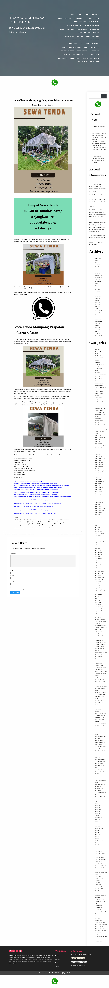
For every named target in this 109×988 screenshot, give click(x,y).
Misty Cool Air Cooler (100, 636)
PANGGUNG (98, 638)
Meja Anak (97, 527)
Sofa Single (97, 830)
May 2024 (97, 304)
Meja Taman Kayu (99, 608)
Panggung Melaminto (100, 644)
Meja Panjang (98, 585)
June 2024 (97, 302)
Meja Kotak (97, 567)
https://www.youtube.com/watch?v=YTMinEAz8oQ (28, 481)
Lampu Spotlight (99, 521)
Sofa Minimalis (98, 817)
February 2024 (98, 310)
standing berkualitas (99, 840)
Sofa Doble (97, 807)
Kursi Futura (98, 460)
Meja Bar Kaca (98, 531)
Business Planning (99, 383)
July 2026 (97, 260)
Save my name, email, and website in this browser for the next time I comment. (35, 589)
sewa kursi (46, 526)
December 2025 (98, 275)
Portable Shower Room (100, 667)
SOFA (96, 803)
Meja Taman (98, 602)
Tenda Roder (98, 884)
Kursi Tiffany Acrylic (100, 508)
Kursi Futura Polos (99, 462)
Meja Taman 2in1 (99, 604)
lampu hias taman (99, 519)
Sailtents (97, 711)
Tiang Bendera (98, 905)
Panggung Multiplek (99, 646)
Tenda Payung (98, 876)
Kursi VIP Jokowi (99, 512)
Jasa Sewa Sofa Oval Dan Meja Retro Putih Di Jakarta (101, 404)
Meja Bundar (98, 539)
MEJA (96, 525)
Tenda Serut (97, 891)
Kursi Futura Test (99, 466)
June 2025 (97, 285)
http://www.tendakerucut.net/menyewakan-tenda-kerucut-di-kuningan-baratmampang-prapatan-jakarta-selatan (42, 485)
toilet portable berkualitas (101, 924)
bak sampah (97, 362)
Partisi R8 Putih (98, 654)
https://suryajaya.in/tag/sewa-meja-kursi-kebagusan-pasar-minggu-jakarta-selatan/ (36, 489)
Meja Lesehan (98, 575)
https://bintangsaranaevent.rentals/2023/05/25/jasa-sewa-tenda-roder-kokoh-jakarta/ (34, 506)
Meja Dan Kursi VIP (99, 542)
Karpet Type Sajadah (99, 431)
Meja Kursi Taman (99, 573)
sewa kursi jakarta (54, 526)
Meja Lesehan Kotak (99, 579)
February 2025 (98, 294)
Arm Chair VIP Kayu (100, 358)
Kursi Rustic (98, 489)
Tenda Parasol (98, 874)
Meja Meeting (98, 581)
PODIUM (97, 661)
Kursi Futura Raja (99, 464)
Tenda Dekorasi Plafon (100, 857)
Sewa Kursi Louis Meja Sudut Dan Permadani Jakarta (100, 725)
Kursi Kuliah (98, 473)
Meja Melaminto (98, 583)
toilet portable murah (100, 928)
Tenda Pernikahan (99, 878)
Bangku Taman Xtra (99, 364)
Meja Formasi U (98, 550)
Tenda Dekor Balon (99, 849)
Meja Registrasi (98, 594)
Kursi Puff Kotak (99, 487)
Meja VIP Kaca (98, 615)
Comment (13, 553)
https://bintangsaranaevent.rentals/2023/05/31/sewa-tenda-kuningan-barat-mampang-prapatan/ (37, 503)
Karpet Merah (98, 418)
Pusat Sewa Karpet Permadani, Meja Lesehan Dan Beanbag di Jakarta (101, 671)
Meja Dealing (98, 544)
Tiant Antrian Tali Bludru (101, 911)
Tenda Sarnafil (98, 886)
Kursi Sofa (97, 496)
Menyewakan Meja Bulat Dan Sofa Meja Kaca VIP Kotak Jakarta (100, 627)
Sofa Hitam (97, 811)
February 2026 (98, 271)
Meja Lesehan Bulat (99, 577)
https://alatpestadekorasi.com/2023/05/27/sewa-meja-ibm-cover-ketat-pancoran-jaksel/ (37, 492)
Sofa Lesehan (98, 815)
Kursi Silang (98, 493)
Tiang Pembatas (98, 907)
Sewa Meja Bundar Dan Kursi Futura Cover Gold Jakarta (100, 732)
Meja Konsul (98, 565)
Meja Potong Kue (99, 592)
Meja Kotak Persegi (99, 571)
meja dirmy (97, 548)
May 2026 (97, 264)
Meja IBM (97, 556)
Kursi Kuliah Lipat (99, 475)
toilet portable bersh (99, 926)
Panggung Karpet (99, 640)
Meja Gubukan (98, 554)
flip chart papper (99, 393)
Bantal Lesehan (98, 368)
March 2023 (97, 333)
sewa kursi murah (63, 526)
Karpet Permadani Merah (100, 427)
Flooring (97, 395)
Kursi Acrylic (98, 435)
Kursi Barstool (98, 447)
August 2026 (98, 258)
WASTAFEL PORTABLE (101, 936)
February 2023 (98, 335)
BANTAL (97, 366)
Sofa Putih (97, 824)
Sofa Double (98, 809)
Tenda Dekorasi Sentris (100, 859)
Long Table (97, 523)
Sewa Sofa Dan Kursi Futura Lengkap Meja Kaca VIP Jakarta (100, 761)
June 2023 (97, 327)
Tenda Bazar (98, 845)
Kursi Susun (98, 498)
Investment (97, 399)
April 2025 (97, 289)
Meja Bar (97, 529)
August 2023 (98, 323)
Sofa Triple (97, 834)
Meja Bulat (97, 537)
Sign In (96, 801)
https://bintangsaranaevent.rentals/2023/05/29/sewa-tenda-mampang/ (31, 510)
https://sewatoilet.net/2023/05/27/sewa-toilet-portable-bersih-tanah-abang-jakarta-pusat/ (35, 494)
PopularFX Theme (67, 973)
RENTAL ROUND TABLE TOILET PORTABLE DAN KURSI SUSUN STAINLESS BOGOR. (97, 229)
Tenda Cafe (97, 847)
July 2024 (97, 300)
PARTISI (97, 650)
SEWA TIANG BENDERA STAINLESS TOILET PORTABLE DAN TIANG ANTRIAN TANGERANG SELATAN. (98, 158)
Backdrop (97, 360)
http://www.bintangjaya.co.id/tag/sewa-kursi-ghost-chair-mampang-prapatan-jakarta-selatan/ (38, 487)
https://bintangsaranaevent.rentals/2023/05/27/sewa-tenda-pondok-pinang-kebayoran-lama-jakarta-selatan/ (42, 496)
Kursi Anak (97, 441)
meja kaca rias (98, 562)
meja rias (97, 598)
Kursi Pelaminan (99, 483)
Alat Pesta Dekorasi (99, 355)
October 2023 (98, 319)
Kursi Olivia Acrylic (99, 481)
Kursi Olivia (98, 479)
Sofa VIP (97, 836)
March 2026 (97, 269)
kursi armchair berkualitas (101, 445)
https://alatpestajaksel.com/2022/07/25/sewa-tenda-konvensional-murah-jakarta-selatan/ (35, 483)
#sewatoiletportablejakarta (37, 526)
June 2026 (97, 262)
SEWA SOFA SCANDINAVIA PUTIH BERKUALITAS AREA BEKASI (99, 150)
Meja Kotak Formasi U (100, 569)
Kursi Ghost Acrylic (99, 468)
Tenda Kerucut (98, 863)
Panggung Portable (99, 648)
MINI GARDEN (99, 631)
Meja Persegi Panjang (100, 590)
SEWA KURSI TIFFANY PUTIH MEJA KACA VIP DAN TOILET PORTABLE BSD (97, 242)
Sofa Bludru (98, 805)
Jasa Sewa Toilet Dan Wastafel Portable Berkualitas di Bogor (100, 410)
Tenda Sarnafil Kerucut (100, 888)
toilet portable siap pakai (100, 930)
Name (12, 570)
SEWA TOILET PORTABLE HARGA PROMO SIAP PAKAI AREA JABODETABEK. (99, 143)
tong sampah (98, 932)
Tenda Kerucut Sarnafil (100, 865)
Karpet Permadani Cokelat (101, 422)
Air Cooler (97, 349)
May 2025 (97, 287)
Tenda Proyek (98, 882)
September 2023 (98, 321)
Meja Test (97, 613)
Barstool (97, 370)
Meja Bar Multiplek (99, 533)
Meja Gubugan (98, 552)
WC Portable (98, 939)
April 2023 (97, 331)
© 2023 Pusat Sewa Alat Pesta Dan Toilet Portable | (50, 973)
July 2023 (97, 325)
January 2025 (98, 296)
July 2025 (97, 283)
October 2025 (98, 279)
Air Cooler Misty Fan (100, 351)
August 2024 (98, 298)
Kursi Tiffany (98, 506)
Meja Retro (97, 596)
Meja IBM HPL (98, 558)
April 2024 (97, 306)
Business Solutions (99, 385)
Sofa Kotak (97, 813)
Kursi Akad (97, 439)
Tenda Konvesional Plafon (101, 872)
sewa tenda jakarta (43, 528)
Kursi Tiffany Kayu (99, 510)
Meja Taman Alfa (99, 606)
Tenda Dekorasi (98, 851)
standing (97, 838)
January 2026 (98, 273)
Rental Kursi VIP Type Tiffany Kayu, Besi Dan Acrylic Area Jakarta (100, 682)
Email (12, 575)
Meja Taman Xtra (99, 610)
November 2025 (98, 277)
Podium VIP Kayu (99, 665)
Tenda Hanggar (98, 861)
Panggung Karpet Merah (100, 642)
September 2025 (98, 281)
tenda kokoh (51, 528)
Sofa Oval (97, 819)
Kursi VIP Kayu (98, 514)
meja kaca (97, 560)
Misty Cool (97, 633)
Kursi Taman (98, 500)
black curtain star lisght (100, 374)
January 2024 (98, 312)
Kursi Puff (97, 485)
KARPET (97, 416)
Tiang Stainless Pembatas (100, 909)
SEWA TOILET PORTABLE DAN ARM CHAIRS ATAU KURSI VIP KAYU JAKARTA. (99, 129)
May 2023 (97, 329)
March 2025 (97, 292)
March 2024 (97, 308)
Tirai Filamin (98, 916)
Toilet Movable (98, 920)
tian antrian (97, 897)
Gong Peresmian (98, 397)
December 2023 (98, 315)
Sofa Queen (97, 826)
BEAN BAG (98, 372)
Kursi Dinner (98, 452)
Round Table (98, 707)
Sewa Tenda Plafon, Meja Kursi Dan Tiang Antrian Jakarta (101, 780)
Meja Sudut (97, 600)
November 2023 (98, 317)
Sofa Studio (97, 832)
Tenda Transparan (99, 893)
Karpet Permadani (99, 420)
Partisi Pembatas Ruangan (101, 652)
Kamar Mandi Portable (100, 414)
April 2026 (97, 267)
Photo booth (98, 659)
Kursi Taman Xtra (99, 502)
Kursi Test (97, 504)
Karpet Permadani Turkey (101, 429)
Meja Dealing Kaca (99, 546)
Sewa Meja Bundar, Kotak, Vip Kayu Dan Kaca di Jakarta (100, 742)
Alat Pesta (97, 353)
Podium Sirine (98, 663)
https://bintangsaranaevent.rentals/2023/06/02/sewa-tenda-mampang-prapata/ (33, 500)
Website (12, 581)
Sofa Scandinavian (99, 828)
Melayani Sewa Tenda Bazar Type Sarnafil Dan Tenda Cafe (100, 621)
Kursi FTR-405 (98, 456)
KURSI (96, 433)
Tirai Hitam (97, 918)
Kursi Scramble (98, 491)
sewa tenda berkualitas (32, 528)
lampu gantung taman (100, 516)
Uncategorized (98, 934)
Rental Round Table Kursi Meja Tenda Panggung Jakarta (101, 688)
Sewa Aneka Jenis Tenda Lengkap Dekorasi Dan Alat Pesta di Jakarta (100, 715)
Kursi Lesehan (98, 477)
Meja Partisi (97, 587)
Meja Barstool (98, 535)
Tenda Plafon (98, 880)
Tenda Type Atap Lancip (100, 895)
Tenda (20, 517)
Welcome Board (98, 941)
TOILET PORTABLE (100, 922)
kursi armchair (98, 443)
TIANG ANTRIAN (99, 899)
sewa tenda (23, 528)
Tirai (96, 913)
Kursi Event (97, 454)
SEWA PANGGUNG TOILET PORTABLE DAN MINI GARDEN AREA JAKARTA (97, 189)
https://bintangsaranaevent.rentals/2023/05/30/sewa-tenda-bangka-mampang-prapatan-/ (35, 513)
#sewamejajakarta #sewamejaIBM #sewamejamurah (36, 521)
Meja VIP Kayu (98, 617)
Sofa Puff (97, 822)
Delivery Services (99, 391)
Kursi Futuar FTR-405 (100, 458)
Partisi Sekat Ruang (99, 656)
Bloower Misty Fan (99, 376)
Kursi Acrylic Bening (100, 437)
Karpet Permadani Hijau (100, 424)
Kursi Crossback (98, 450)
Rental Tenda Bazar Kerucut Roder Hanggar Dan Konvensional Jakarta (101, 702)
